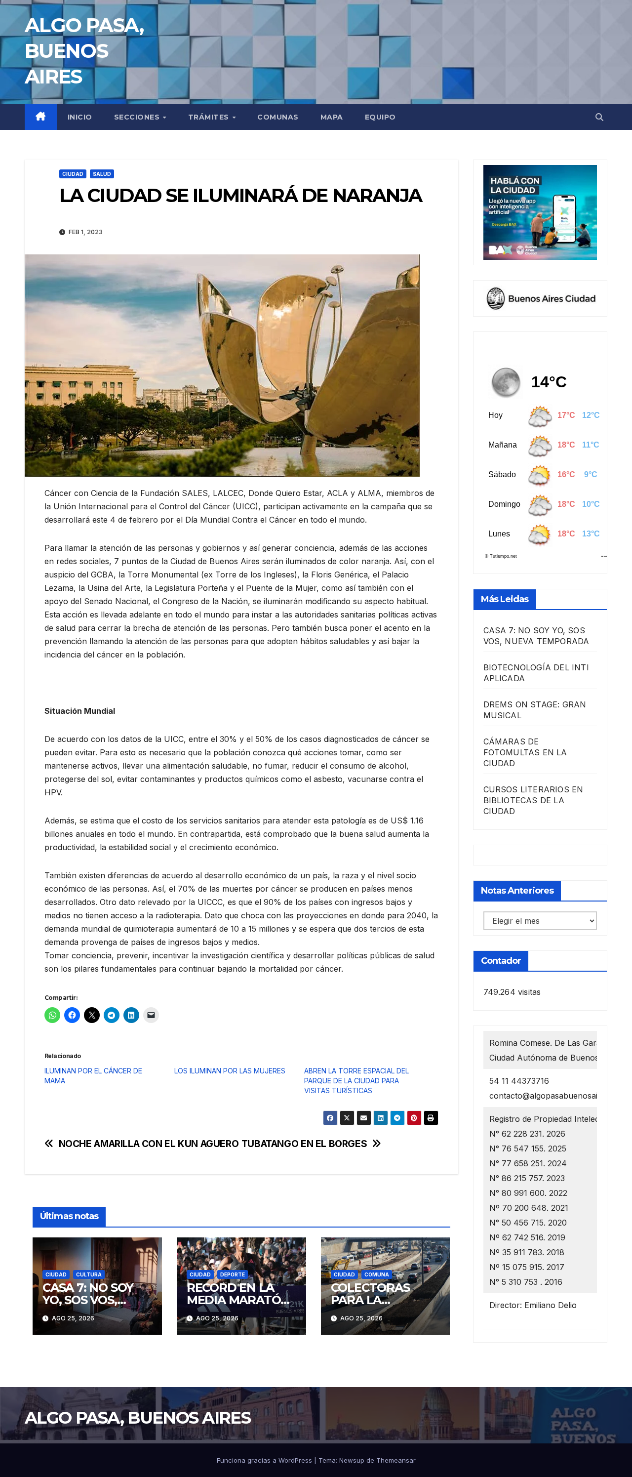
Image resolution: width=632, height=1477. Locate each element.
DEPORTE (232, 1274)
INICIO (80, 117)
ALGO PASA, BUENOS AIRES (84, 50)
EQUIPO (380, 117)
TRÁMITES (210, 117)
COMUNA (376, 1274)
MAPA (331, 117)
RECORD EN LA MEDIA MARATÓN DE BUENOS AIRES (240, 1299)
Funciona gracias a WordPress (265, 1460)
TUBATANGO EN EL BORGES (304, 1143)
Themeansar (396, 1460)
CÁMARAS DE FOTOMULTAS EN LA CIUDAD (525, 752)
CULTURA (89, 1274)
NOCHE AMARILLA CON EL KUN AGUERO (149, 1143)
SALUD (102, 174)
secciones (138, 117)
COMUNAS (278, 117)
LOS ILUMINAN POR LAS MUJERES (229, 1071)
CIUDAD (72, 174)
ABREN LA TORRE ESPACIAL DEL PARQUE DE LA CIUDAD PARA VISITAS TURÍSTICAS (356, 1081)
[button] (599, 117)
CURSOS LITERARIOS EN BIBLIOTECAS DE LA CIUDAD (533, 800)
